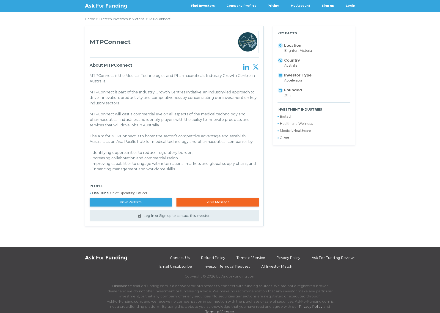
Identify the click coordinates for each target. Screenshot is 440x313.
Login (350, 5)
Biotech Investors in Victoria (121, 19)
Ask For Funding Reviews (333, 258)
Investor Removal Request (227, 266)
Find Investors (203, 5)
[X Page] (256, 67)
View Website (131, 202)
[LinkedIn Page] (246, 67)
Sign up (328, 5)
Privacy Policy (288, 258)
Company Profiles (241, 5)
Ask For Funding (106, 6)
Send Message (218, 202)
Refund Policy (213, 258)
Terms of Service (250, 258)
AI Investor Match (276, 266)
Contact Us (180, 258)
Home (90, 19)
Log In (149, 216)
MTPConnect (159, 19)
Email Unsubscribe (175, 266)
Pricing (273, 5)
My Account (300, 5)
